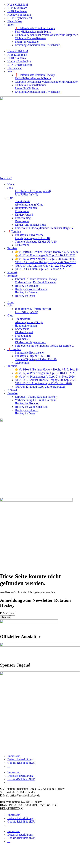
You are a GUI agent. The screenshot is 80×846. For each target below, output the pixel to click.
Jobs (10, 187)
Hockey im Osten (25, 295)
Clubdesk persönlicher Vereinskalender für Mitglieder (46, 34)
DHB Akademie (17, 11)
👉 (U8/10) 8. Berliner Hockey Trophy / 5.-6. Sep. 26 (47, 251)
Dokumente (22, 221)
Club (10, 197)
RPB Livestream (17, 7)
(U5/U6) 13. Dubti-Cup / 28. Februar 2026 (40, 269)
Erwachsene (22, 211)
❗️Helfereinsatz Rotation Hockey (35, 28)
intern (10, 24)
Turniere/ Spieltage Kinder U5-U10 (36, 241)
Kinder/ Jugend (24, 214)
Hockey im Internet (26, 292)
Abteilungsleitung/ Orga (29, 204)
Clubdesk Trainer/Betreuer (30, 38)
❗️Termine (14, 231)
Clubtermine (22, 245)
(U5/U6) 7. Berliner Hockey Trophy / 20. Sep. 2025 (45, 262)
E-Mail (4, 613)
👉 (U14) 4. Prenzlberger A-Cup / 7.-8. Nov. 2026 (45, 258)
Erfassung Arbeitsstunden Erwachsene (37, 45)
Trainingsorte (22, 201)
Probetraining (23, 218)
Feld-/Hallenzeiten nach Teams (33, 31)
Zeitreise (12, 275)
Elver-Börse (14, 21)
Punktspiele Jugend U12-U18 (32, 238)
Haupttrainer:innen (26, 207)
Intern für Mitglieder (27, 41)
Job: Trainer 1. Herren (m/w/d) (33, 191)
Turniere (12, 248)
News (10, 184)
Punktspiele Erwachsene (29, 234)
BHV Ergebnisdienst (19, 18)
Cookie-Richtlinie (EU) (21, 762)
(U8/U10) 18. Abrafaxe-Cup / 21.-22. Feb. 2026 (43, 265)
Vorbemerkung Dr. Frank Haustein (35, 282)
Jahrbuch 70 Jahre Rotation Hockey (36, 279)
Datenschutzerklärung (20, 759)
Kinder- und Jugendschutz (30, 224)
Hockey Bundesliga (19, 14)
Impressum (13, 756)
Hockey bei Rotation (27, 285)
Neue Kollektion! (17, 4)
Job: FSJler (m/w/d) (26, 194)
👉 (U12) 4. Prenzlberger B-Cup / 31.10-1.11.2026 (45, 255)
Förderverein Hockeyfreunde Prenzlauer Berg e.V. (44, 228)
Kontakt (12, 272)
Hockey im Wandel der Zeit (31, 289)
